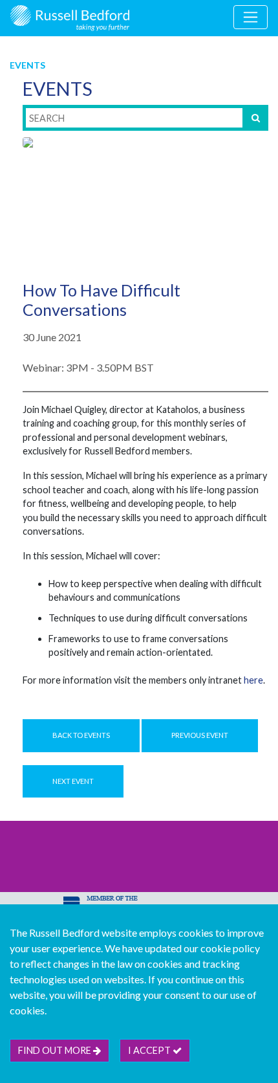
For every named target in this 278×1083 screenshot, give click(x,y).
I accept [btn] (150, 1050)
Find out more (55, 1050)
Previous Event (199, 735)
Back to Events (81, 735)
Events (27, 65)
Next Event (73, 781)
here (253, 680)
